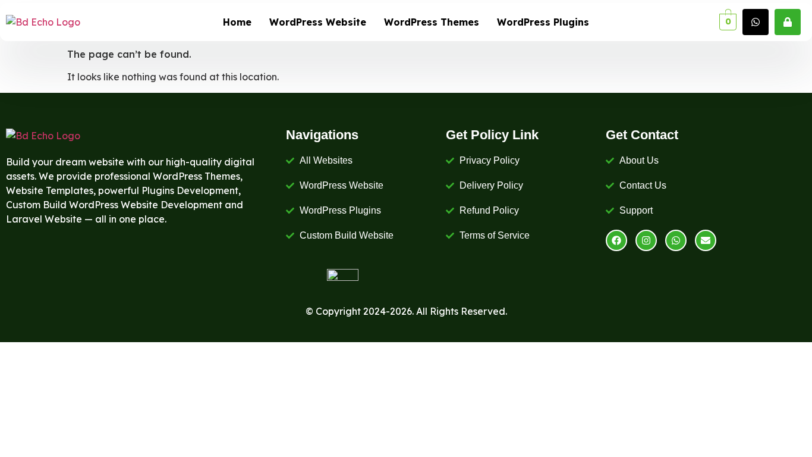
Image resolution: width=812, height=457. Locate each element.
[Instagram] (646, 240)
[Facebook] (616, 240)
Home (237, 22)
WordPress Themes (431, 22)
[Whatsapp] (676, 240)
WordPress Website (317, 22)
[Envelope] (705, 240)
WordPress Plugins (543, 22)
